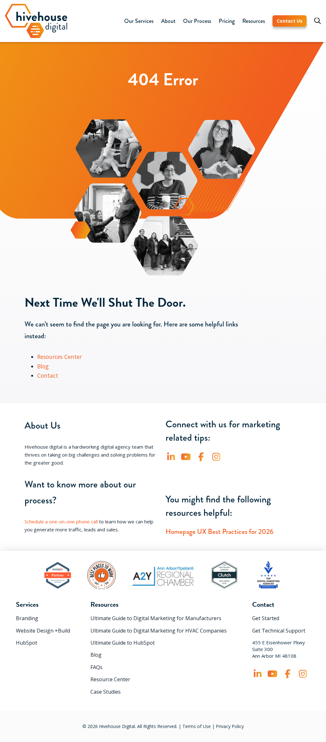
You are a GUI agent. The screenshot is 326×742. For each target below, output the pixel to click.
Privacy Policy (230, 726)
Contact (47, 375)
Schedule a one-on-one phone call (61, 521)
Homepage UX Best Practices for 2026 (219, 531)
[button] (138, 21)
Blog (43, 366)
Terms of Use (196, 726)
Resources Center (59, 356)
